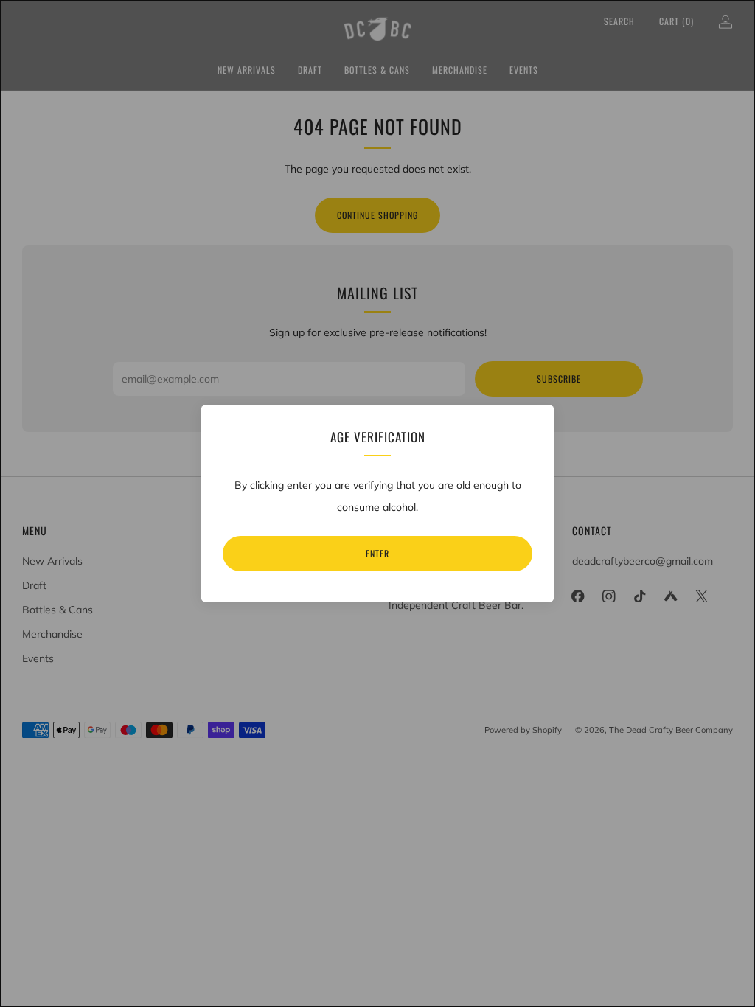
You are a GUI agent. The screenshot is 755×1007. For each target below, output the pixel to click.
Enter (377, 553)
